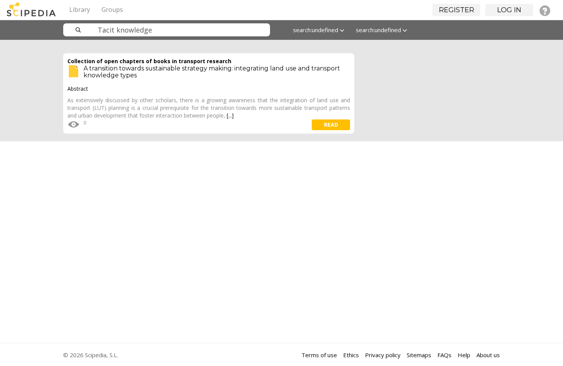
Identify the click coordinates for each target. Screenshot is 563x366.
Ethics (351, 355)
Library (79, 9)
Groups (112, 9)
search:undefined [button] (316, 30)
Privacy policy (383, 355)
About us (488, 355)
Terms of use (319, 355)
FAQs (444, 355)
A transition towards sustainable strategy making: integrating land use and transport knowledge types (211, 72)
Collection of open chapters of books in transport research (149, 61)
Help (464, 355)
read (331, 124)
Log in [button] (509, 10)
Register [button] (456, 10)
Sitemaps (419, 355)
